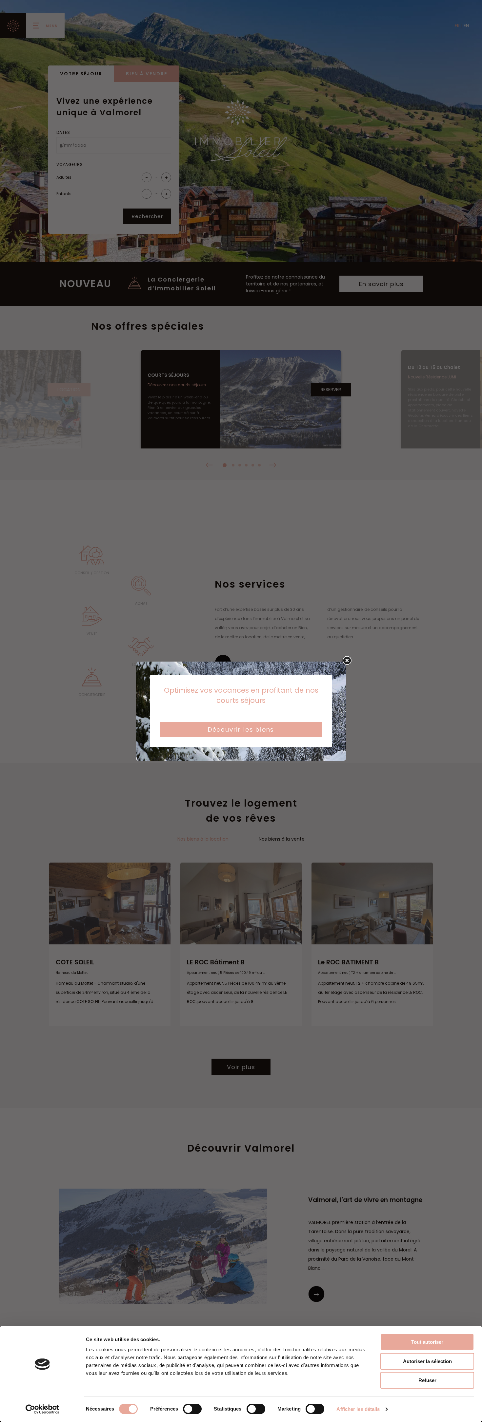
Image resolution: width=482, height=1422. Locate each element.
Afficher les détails (358, 1409)
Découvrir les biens (241, 729)
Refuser (427, 1380)
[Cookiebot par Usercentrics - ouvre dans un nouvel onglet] (42, 1409)
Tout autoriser (427, 1342)
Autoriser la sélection (427, 1361)
